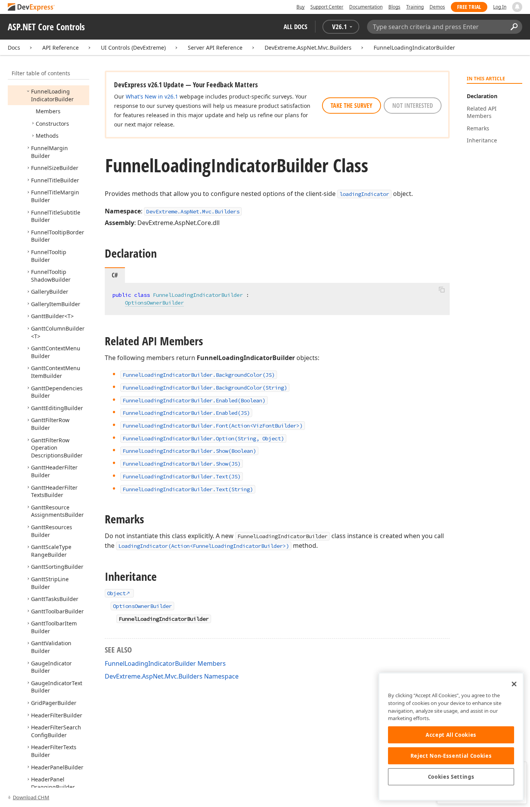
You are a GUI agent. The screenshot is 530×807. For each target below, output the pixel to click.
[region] (451, 736)
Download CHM (31, 797)
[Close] (514, 684)
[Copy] (441, 289)
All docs (295, 26)
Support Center (326, 6)
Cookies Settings (451, 776)
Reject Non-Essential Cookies (451, 755)
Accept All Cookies (451, 734)
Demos (437, 6)
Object (116, 593)
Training (415, 6)
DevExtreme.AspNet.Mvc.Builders (308, 47)
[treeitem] (52, 95)
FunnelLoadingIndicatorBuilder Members (165, 663)
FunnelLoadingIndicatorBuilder (414, 47)
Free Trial (469, 6)
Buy (300, 6)
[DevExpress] (31, 7)
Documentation (366, 6)
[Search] (514, 27)
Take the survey (351, 105)
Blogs (394, 6)
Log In (499, 6)
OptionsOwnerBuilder (154, 302)
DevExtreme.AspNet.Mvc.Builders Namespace (172, 676)
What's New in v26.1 (152, 96)
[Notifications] (517, 7)
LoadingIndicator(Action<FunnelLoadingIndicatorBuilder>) (203, 545)
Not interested (412, 105)
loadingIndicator (364, 193)
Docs (14, 47)
